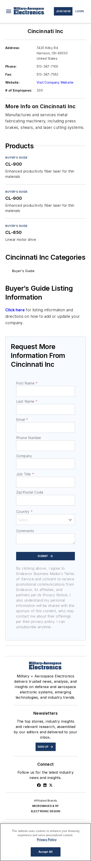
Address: (12, 48)
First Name (27, 383)
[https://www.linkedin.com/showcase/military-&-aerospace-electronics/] (45, 785)
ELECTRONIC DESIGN (45, 811)
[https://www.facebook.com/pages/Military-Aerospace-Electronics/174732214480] (39, 785)
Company (24, 456)
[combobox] (45, 519)
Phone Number (28, 437)
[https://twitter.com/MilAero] (51, 785)
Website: (12, 82)
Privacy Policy (47, 839)
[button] (8, 11)
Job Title (25, 474)
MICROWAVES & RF (45, 806)
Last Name (27, 401)
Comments (25, 531)
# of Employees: (18, 90)
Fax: (8, 74)
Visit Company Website (55, 82)
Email (22, 419)
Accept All (45, 851)
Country (24, 511)
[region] (45, 842)
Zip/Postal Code (29, 492)
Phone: (11, 66)
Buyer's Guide (16, 157)
